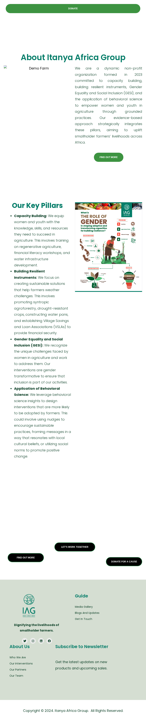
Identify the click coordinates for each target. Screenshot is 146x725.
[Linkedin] (41, 641)
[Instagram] (33, 641)
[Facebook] (49, 641)
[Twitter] (25, 641)
